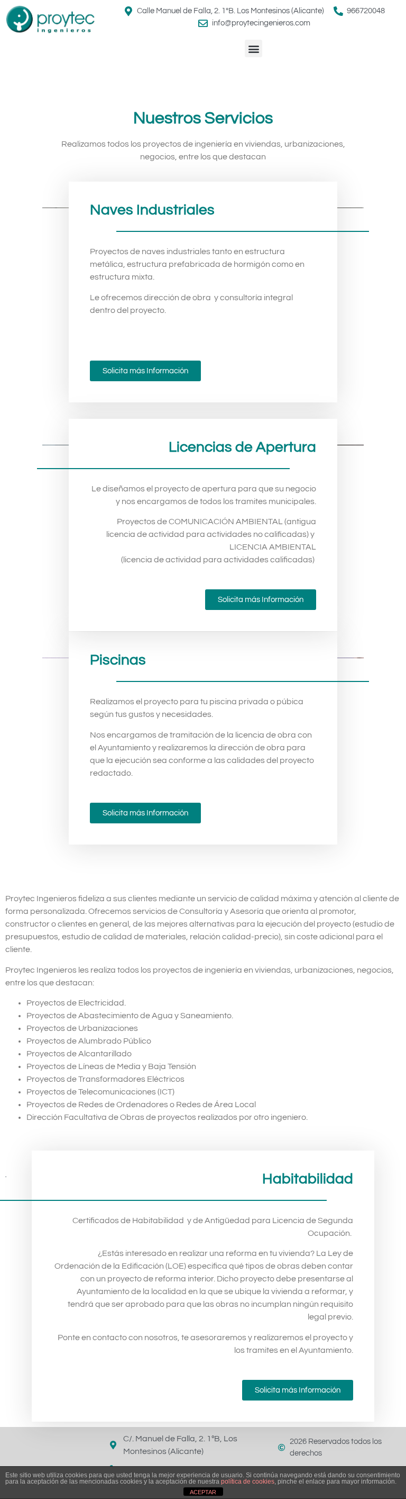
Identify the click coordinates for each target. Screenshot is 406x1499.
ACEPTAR (203, 1492)
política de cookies (247, 1481)
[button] (253, 48)
